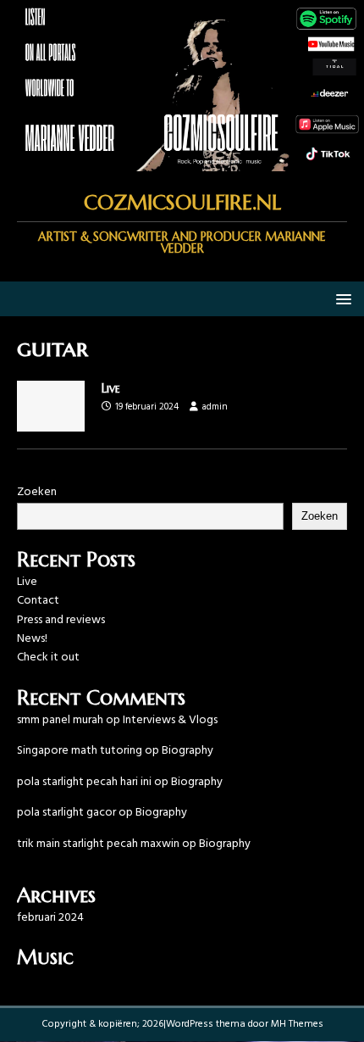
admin (215, 407)
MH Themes (297, 1024)
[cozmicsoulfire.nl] (182, 161)
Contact (38, 600)
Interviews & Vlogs (170, 720)
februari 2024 (50, 918)
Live (111, 388)
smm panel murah (60, 720)
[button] (341, 298)
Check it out (48, 657)
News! (32, 639)
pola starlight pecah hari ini (84, 782)
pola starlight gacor (66, 812)
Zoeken (37, 492)
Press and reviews (61, 620)
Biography (187, 751)
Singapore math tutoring (79, 751)
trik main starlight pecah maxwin (98, 844)
